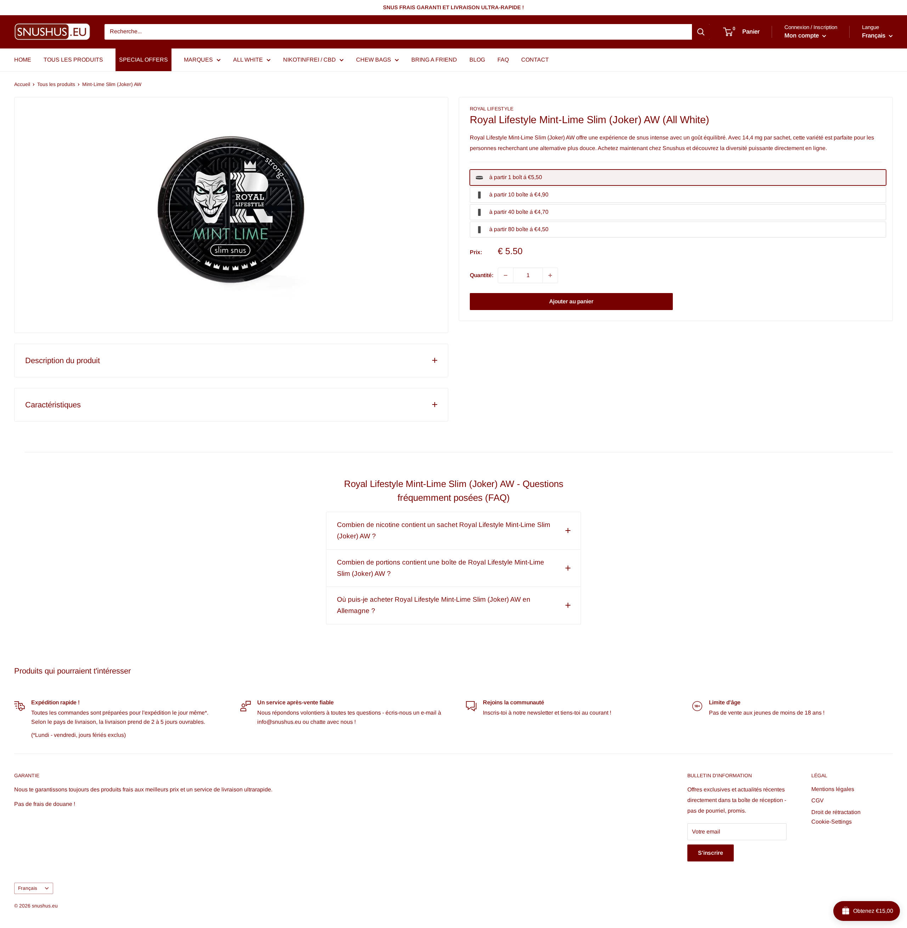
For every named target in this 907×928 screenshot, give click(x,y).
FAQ (503, 60)
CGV (817, 800)
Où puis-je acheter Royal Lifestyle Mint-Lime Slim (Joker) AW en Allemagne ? (433, 605)
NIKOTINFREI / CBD (309, 60)
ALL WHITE (248, 60)
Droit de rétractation (836, 812)
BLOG (477, 60)
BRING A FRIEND (434, 60)
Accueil (22, 84)
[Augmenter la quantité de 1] (550, 275)
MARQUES (198, 60)
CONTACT (535, 60)
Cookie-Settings (831, 822)
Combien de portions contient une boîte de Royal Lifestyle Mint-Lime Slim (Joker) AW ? (440, 567)
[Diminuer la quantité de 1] (505, 275)
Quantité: (482, 275)
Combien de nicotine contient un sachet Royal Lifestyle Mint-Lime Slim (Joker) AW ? (443, 530)
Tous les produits (56, 84)
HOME (22, 60)
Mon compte (802, 35)
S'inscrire (710, 853)
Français (27, 888)
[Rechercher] (701, 32)
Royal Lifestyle (491, 108)
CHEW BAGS (373, 60)
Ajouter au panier (571, 301)
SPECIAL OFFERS (143, 60)
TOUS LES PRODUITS (73, 60)
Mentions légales (832, 789)
